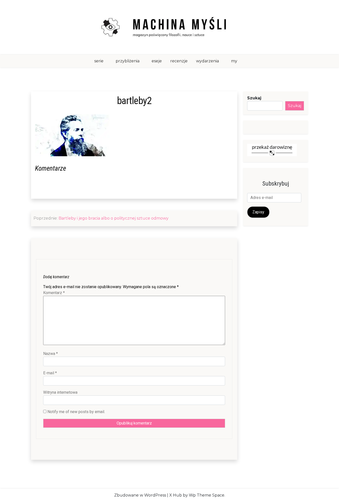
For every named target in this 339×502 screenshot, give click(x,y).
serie (98, 61)
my (234, 61)
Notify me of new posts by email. (76, 411)
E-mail (50, 373)
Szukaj (254, 98)
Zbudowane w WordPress (140, 495)
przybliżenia (127, 61)
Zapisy (258, 212)
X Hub (175, 495)
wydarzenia (207, 61)
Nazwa (50, 353)
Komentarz (54, 292)
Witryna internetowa (60, 392)
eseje (157, 61)
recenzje (179, 61)
